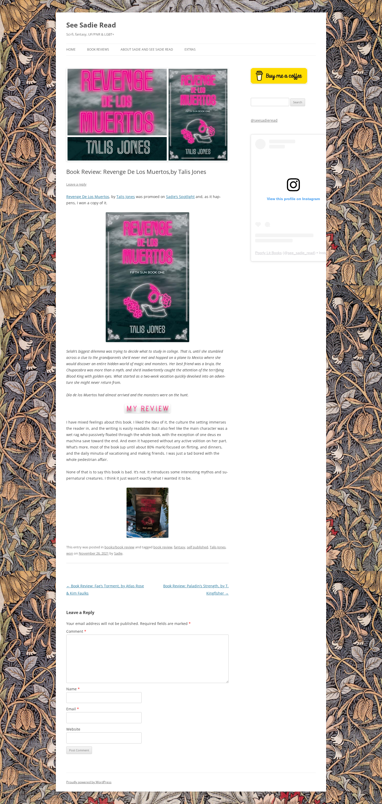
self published (197, 547)
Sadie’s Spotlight (180, 196)
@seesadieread (264, 120)
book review (162, 547)
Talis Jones (125, 196)
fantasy (179, 547)
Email (72, 708)
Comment (76, 631)
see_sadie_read (301, 253)
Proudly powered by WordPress (88, 782)
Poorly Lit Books (268, 253)
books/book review (119, 547)
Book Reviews (98, 49)
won (69, 553)
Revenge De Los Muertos (87, 196)
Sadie (118, 553)
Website (73, 729)
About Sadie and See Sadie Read (147, 49)
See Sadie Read (91, 25)
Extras (190, 49)
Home (71, 49)
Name (73, 688)
